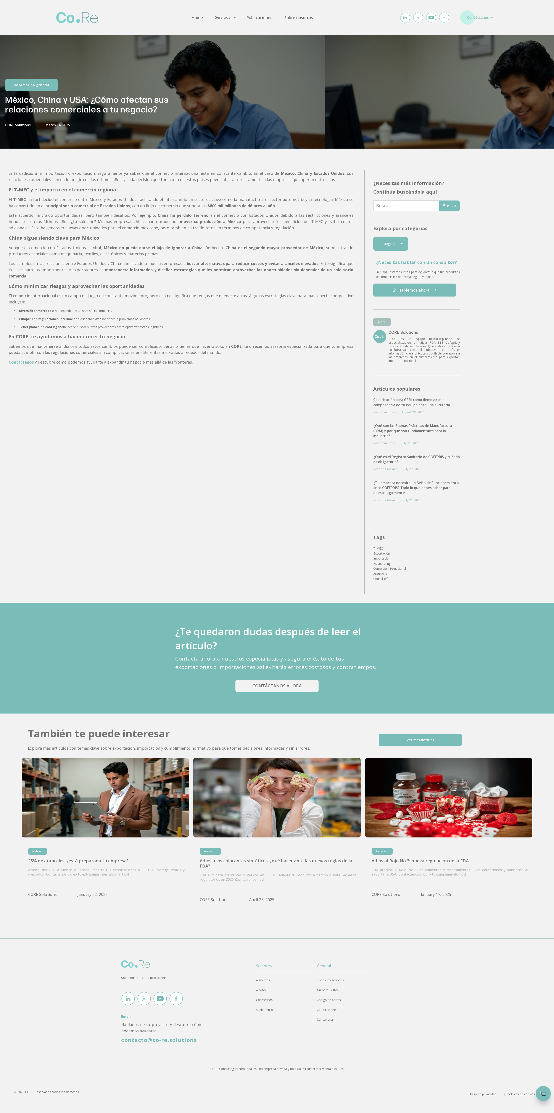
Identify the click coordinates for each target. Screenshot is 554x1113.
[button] (225, 17)
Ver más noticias (420, 740)
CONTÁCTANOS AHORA (277, 686)
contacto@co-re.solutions (159, 1040)
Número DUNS (327, 990)
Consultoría (325, 1019)
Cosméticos (264, 1000)
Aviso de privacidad (482, 1094)
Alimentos (263, 980)
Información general (31, 85)
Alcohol (261, 990)
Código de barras (329, 1000)
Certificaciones (327, 1010)
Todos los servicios (330, 980)
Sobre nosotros (298, 17)
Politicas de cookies (521, 1094)
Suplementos (265, 1010)
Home (197, 17)
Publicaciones (259, 17)
